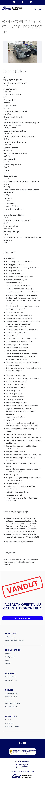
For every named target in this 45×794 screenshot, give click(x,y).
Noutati (8, 720)
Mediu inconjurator (12, 726)
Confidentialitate (22, 766)
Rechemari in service (12, 703)
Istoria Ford (9, 723)
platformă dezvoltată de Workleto (22, 771)
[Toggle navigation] (40, 8)
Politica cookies (22, 768)
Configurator (9, 657)
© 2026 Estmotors (22, 761)
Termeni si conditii (22, 764)
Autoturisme (9, 637)
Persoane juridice (11, 680)
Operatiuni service (11, 693)
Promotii (8, 654)
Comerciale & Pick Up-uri (14, 640)
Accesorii (8, 700)
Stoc (7, 660)
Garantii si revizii (11, 697)
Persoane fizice (10, 677)
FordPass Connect (11, 706)
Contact (8, 663)
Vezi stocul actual (22, 618)
